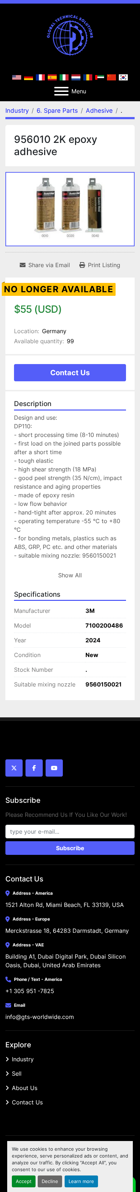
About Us (24, 1087)
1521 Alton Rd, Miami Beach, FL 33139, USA (64, 904)
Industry (23, 1059)
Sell (17, 1073)
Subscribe (70, 848)
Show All (70, 575)
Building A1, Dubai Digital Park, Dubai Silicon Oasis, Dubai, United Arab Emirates (66, 961)
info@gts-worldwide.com (39, 1016)
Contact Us (70, 372)
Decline (50, 1181)
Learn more (81, 1181)
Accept (24, 1181)
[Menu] (61, 91)
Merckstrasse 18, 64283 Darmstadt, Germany (67, 930)
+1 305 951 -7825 (29, 991)
